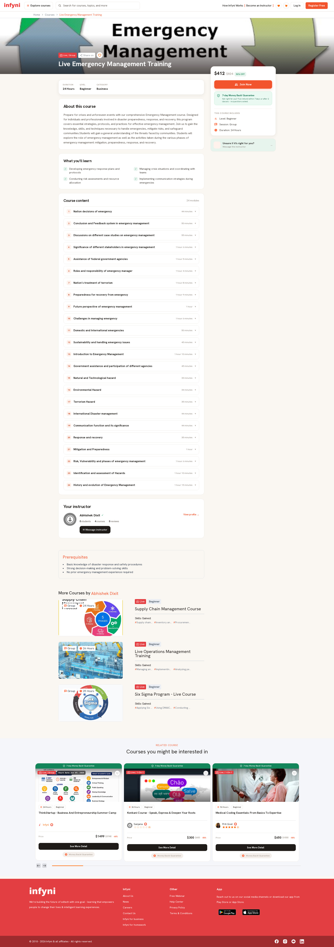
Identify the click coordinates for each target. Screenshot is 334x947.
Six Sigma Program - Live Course (165, 694)
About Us (128, 895)
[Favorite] (100, 55)
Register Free (316, 5)
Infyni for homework (134, 924)
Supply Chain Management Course (168, 609)
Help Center (176, 901)
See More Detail (78, 846)
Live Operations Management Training (163, 653)
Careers (127, 907)
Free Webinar (177, 895)
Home (36, 14)
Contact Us (129, 913)
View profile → (191, 514)
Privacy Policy (177, 907)
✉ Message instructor (95, 529)
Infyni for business (133, 919)
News (126, 901)
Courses (50, 14)
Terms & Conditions (181, 913)
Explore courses (40, 5)
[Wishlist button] (117, 773)
